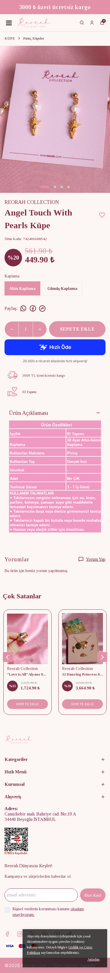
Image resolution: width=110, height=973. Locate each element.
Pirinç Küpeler (33, 38)
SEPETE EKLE (77, 329)
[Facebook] (7, 934)
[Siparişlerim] (92, 22)
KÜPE (10, 38)
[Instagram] (20, 934)
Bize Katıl (92, 895)
